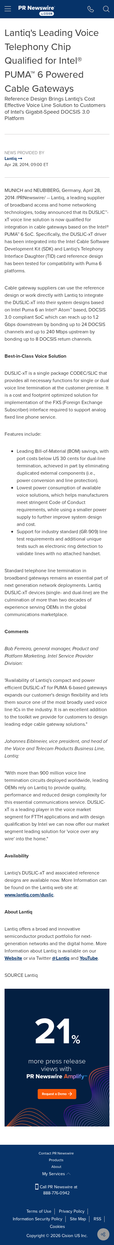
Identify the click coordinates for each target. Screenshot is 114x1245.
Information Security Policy (37, 1219)
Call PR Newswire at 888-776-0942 (58, 1190)
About (56, 1166)
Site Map (78, 1219)
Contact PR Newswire (56, 1153)
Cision (67, 1236)
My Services (54, 1174)
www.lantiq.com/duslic (29, 894)
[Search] (106, 9)
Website (13, 958)
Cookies (57, 1226)
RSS (97, 1219)
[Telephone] (90, 9)
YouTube (89, 958)
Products (56, 1160)
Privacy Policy (72, 1211)
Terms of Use (38, 1211)
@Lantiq (60, 958)
